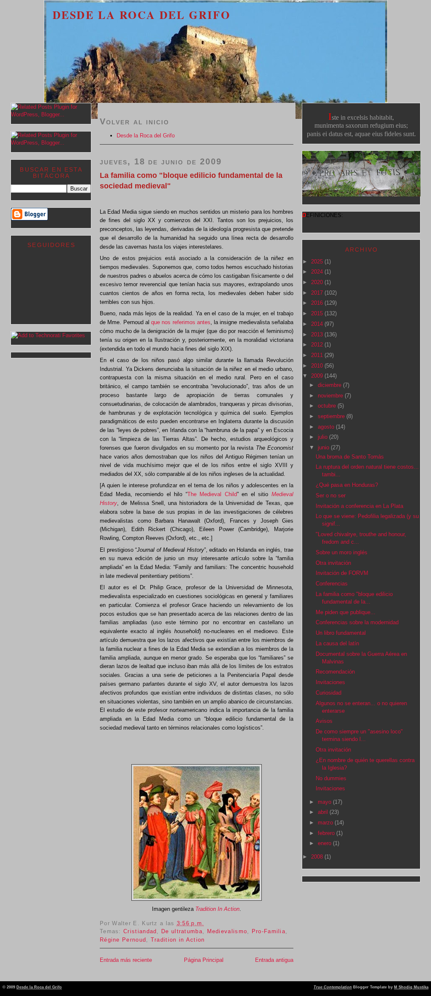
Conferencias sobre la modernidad (357, 622)
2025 (318, 261)
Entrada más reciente (126, 960)
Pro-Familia (268, 931)
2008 (318, 857)
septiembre (332, 416)
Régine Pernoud (123, 940)
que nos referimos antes (180, 322)
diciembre (330, 385)
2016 (318, 303)
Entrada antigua (274, 960)
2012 (318, 344)
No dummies (331, 778)
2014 (318, 324)
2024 (318, 271)
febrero (327, 833)
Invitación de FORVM (342, 573)
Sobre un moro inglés (341, 552)
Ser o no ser (331, 495)
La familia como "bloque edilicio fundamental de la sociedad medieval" (191, 180)
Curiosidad (328, 693)
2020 (318, 282)
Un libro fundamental (341, 633)
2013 (318, 334)
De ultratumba (181, 931)
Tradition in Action (178, 940)
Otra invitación (333, 563)
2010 (318, 365)
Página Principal (203, 960)
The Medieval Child (212, 494)
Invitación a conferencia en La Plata (359, 506)
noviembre (331, 395)
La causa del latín (337, 643)
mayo (325, 802)
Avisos (324, 721)
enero (325, 843)
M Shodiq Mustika (411, 987)
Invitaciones (330, 682)
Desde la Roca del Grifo (142, 15)
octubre (328, 406)
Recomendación (335, 671)
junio (324, 447)
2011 (318, 355)
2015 (318, 313)
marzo (326, 822)
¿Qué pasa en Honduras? (347, 485)
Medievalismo (227, 931)
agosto (327, 427)
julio (323, 437)
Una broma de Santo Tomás (350, 457)
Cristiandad (140, 931)
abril (324, 812)
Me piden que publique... (345, 612)
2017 (318, 293)
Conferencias (332, 583)
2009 (318, 376)
